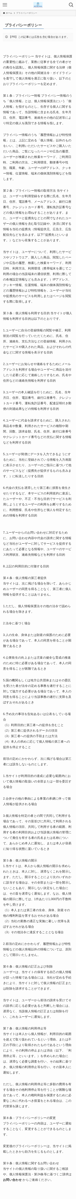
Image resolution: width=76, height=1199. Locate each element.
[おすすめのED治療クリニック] (38, 5)
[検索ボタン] (71, 5)
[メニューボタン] (5, 5)
